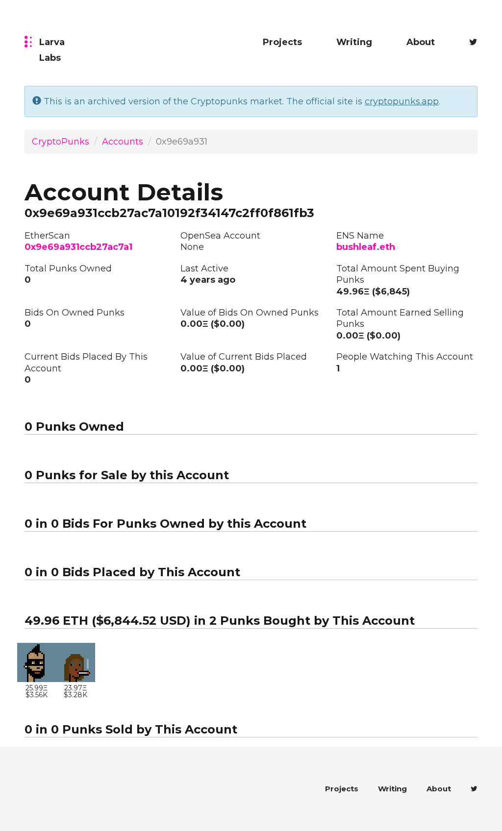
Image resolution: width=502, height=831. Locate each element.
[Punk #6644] (36, 662)
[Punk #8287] (75, 662)
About (420, 42)
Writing (354, 42)
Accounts (122, 141)
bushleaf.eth (365, 247)
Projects (282, 42)
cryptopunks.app (402, 101)
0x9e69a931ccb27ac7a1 (78, 247)
